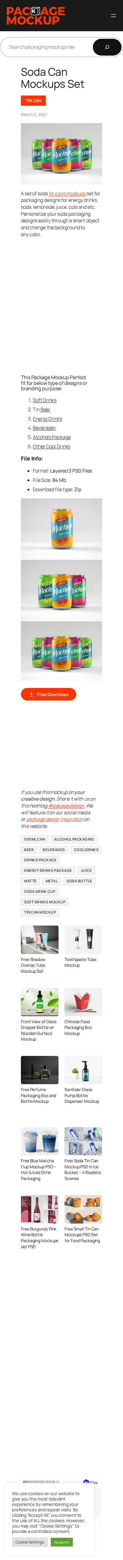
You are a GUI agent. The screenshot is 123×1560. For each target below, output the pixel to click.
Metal (52, 880)
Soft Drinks (44, 400)
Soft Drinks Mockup (45, 902)
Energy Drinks (47, 418)
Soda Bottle (79, 880)
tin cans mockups (67, 193)
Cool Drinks (86, 849)
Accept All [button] (61, 1542)
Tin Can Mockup (40, 912)
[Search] (107, 47)
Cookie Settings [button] (30, 1542)
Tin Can (33, 100)
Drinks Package (40, 859)
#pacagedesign (66, 805)
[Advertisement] (61, 305)
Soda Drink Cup (40, 891)
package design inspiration (54, 819)
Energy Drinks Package (48, 870)
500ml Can (34, 839)
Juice (86, 870)
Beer (46, 409)
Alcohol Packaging (74, 839)
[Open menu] (113, 15)
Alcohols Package (51, 437)
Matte (30, 880)
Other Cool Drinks (51, 446)
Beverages (44, 427)
